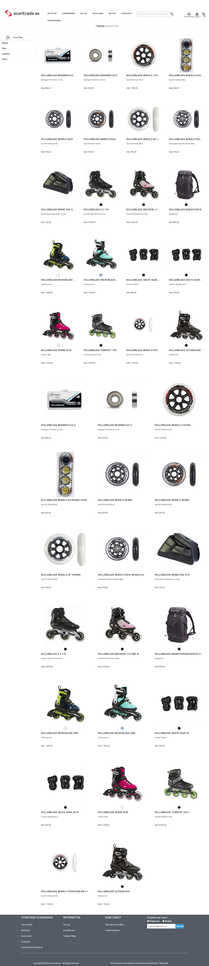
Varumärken (68, 13)
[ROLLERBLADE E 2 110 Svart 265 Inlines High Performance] (101, 184)
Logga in (197, 14)
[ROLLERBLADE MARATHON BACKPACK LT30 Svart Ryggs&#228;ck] (186, 184)
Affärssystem (116, 963)
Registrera (154, 921)
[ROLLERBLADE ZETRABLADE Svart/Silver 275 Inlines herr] (186, 325)
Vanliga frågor (69, 936)
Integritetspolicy (112, 930)
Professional (54, 20)
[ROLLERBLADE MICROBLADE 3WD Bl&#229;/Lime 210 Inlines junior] (58, 254)
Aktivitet (52, 13)
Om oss (112, 13)
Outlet (83, 13)
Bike (4, 48)
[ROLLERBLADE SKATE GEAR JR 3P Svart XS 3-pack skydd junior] (186, 254)
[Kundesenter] (189, 14)
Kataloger (98, 13)
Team (4, 59)
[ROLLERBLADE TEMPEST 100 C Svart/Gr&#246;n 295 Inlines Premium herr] (101, 325)
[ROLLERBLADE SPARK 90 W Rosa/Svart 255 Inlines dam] (58, 325)
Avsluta (168, 921)
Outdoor (6, 53)
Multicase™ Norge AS (158, 963)
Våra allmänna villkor (114, 925)
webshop (131, 963)
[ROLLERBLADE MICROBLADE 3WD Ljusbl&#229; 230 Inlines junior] (101, 254)
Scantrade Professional (32, 947)
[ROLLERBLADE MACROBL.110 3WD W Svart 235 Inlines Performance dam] (143, 184)
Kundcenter (26, 936)
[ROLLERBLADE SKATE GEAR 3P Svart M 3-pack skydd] (143, 254)
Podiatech (126, 13)
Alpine (5, 43)
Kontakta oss (69, 930)
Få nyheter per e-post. (157, 917)
